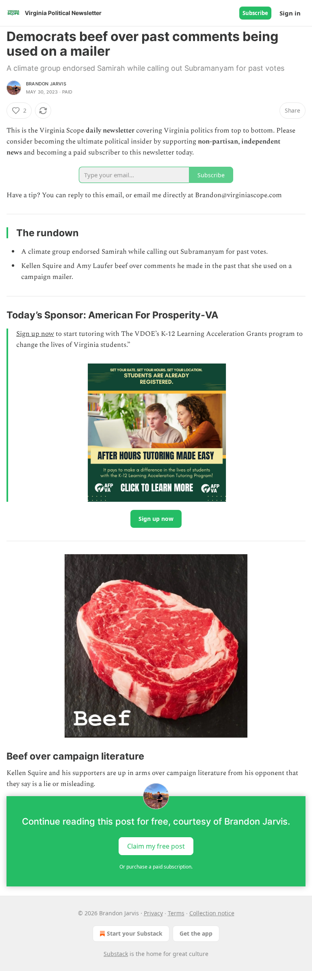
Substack (116, 954)
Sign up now (35, 334)
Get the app (196, 933)
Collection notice (211, 913)
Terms (176, 913)
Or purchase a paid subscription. (156, 866)
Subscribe (255, 13)
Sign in (290, 13)
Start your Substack (134, 933)
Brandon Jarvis (46, 84)
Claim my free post (156, 846)
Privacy (153, 913)
